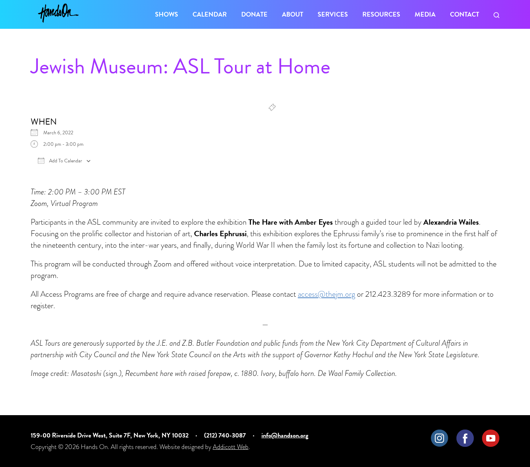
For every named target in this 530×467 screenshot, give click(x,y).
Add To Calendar (65, 161)
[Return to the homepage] (58, 13)
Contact (464, 14)
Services (333, 14)
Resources (381, 14)
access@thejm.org (326, 294)
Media (425, 14)
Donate (254, 14)
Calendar (210, 14)
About (292, 14)
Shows (166, 14)
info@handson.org (284, 435)
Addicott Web (230, 446)
